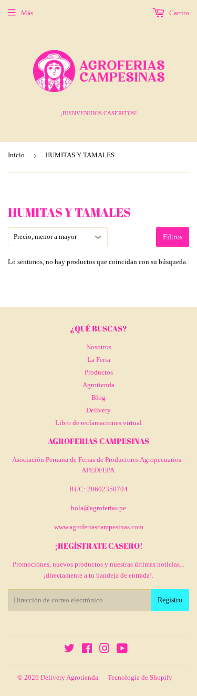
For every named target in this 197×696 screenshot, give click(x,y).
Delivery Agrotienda (69, 677)
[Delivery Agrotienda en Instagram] (104, 650)
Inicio (16, 155)
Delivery (98, 410)
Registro (170, 600)
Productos (99, 372)
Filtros (172, 237)
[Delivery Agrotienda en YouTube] (122, 650)
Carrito (178, 13)
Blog (98, 397)
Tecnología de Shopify (140, 677)
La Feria (98, 360)
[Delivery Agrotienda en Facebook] (86, 650)
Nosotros (98, 347)
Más (27, 13)
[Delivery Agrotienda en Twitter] (69, 650)
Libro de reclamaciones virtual (98, 423)
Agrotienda (98, 385)
